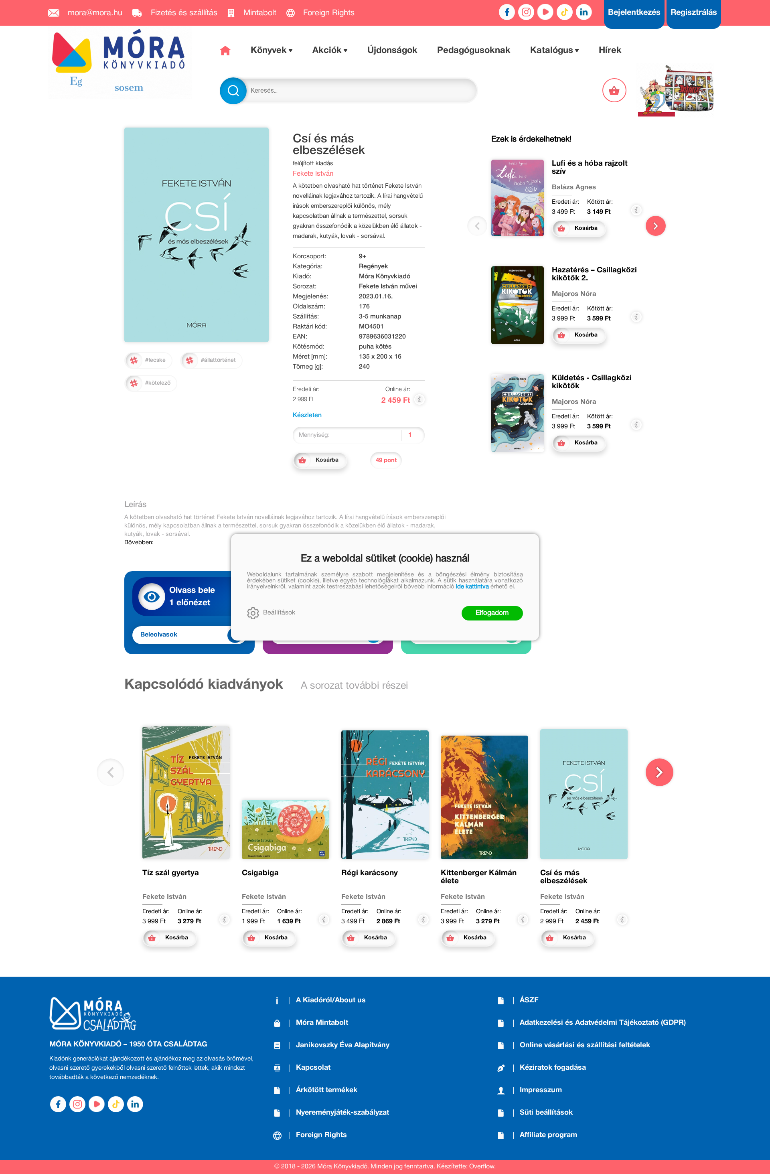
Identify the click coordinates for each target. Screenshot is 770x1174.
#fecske (155, 360)
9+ (363, 257)
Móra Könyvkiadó (384, 277)
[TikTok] (565, 12)
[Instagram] (526, 12)
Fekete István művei (388, 287)
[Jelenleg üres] (615, 90)
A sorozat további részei (354, 686)
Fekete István (313, 174)
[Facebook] (507, 12)
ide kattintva (472, 587)
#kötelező (157, 383)
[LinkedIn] (584, 12)
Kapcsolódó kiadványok (203, 685)
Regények (373, 267)
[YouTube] (545, 12)
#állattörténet (218, 360)
